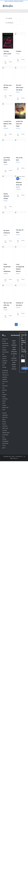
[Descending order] (22, 18)
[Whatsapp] (23, 384)
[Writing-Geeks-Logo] (8, 5)
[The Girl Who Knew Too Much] (20, 75)
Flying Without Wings (6, 196)
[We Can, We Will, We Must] (7, 292)
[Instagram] (20, 381)
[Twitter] (23, 377)
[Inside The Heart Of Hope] (20, 111)
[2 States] (20, 41)
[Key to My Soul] (20, 147)
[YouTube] (23, 381)
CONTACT (21, 1)
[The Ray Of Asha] (20, 219)
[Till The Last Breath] (7, 75)
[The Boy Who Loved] (7, 41)
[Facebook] (20, 377)
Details (10, 61)
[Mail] (20, 388)
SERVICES (11, 1)
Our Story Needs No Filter (7, 160)
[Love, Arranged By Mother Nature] (20, 254)
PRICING (16, 1)
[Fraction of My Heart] (20, 292)
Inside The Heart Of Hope (19, 124)
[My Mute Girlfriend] (7, 220)
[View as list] (15, 26)
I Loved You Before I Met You (8, 124)
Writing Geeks (19, 456)
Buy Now (6, 62)
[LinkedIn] (20, 384)
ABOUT (6, 1)
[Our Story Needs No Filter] (7, 147)
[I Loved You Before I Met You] (7, 111)
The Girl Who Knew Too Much (19, 87)
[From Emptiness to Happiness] (7, 254)
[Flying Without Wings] (7, 183)
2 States (18, 51)
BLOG (14, 343)
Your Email (22, 356)
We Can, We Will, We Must (8, 305)
